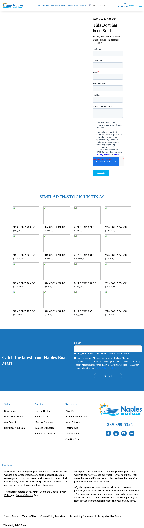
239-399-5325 (120, 424)
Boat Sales (41, 5)
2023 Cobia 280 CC (24, 283)
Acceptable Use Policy (109, 516)
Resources (133, 5)
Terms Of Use (29, 516)
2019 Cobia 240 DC (54, 311)
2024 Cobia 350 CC (54, 227)
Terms (114, 368)
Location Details (72, 5)
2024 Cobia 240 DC (85, 283)
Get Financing (11, 422)
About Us (70, 411)
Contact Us (82, 5)
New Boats (10, 411)
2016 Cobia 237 (83, 311)
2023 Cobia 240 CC (116, 255)
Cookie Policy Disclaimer (53, 516)
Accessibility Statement (82, 516)
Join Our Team (72, 439)
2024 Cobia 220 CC (85, 227)
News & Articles (73, 422)
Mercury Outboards (45, 422)
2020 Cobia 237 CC (24, 311)
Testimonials (71, 427)
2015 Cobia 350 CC (116, 283)
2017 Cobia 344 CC (85, 255)
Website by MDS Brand (15, 525)
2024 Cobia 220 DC (54, 283)
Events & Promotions (76, 416)
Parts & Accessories (45, 433)
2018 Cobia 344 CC (116, 227)
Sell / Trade (50, 5)
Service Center (42, 411)
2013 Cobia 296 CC (24, 227)
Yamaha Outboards (44, 427)
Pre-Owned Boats (13, 416)
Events (63, 5)
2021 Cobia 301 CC (24, 255)
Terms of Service (24, 495)
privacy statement (83, 481)
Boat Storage (42, 416)
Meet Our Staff (72, 433)
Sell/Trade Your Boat (14, 427)
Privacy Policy (100, 368)
